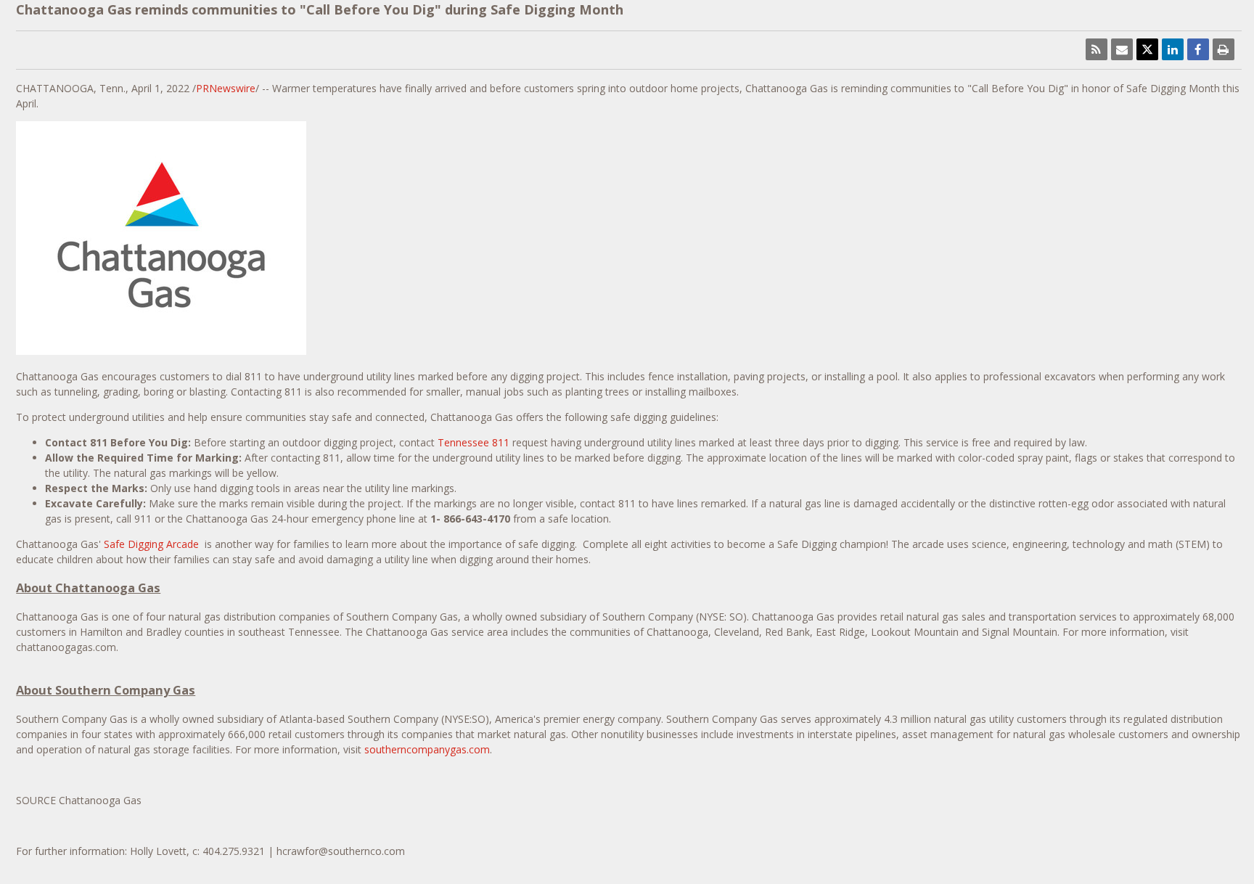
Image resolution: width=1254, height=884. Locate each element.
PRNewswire (225, 88)
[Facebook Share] (1198, 49)
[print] (1223, 49)
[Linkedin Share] (1173, 49)
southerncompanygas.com (427, 749)
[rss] (1096, 49)
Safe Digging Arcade (153, 544)
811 (473, 442)
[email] (1122, 49)
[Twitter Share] (1147, 49)
